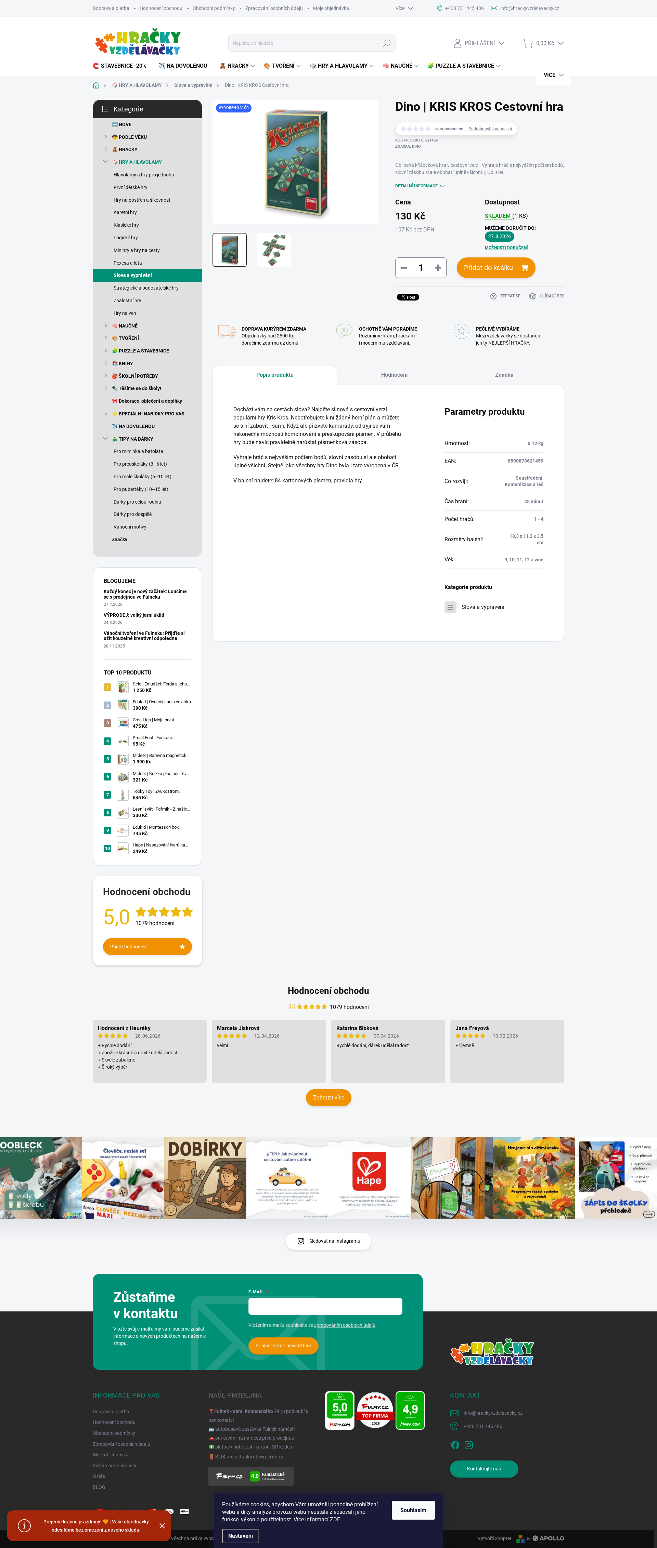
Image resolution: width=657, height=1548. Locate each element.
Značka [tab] (504, 375)
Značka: (408, 146)
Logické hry (126, 237)
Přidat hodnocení (128, 946)
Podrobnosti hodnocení (490, 128)
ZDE (335, 1519)
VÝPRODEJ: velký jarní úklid (134, 615)
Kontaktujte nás (484, 1468)
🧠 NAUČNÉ (125, 326)
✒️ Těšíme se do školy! (136, 388)
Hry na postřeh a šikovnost (142, 200)
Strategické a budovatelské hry (146, 288)
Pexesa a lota (128, 263)
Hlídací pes (552, 296)
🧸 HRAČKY (125, 149)
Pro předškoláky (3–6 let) (140, 464)
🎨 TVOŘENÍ (125, 338)
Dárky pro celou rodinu (137, 502)
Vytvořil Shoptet (495, 1538)
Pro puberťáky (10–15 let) (141, 489)
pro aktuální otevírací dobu (249, 1456)
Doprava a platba (111, 8)
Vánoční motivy (130, 527)
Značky (119, 539)
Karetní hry (125, 212)
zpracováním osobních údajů (344, 1325)
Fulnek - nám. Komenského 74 (247, 1411)
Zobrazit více (328, 1097)
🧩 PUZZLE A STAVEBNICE (140, 350)
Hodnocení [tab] (394, 375)
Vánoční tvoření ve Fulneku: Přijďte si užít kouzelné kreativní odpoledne (144, 635)
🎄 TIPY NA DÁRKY (132, 439)
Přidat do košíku (488, 268)
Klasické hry (126, 225)
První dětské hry (130, 187)
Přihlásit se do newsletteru (283, 1345)
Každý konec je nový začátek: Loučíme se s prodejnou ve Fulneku (145, 594)
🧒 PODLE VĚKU (129, 137)
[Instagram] (469, 1444)
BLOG (99, 1487)
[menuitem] (122, 66)
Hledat (387, 43)
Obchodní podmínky (214, 8)
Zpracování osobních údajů (274, 8)
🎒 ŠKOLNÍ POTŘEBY (135, 376)
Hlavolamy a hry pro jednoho (144, 174)
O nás (99, 1476)
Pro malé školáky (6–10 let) (142, 476)
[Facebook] (455, 1444)
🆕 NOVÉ (121, 124)
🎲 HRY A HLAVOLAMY (137, 162)
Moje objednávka (331, 8)
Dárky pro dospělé (133, 514)
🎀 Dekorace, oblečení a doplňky (147, 401)
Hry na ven (125, 313)
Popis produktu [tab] (275, 375)
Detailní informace (416, 186)
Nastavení (240, 1536)
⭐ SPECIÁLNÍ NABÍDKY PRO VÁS (148, 413)
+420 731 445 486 (483, 1426)
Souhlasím (413, 1510)
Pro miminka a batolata (138, 451)
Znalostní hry (127, 300)
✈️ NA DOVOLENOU (133, 426)
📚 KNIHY (122, 363)
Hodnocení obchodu (161, 8)
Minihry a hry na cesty (137, 250)
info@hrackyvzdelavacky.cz (493, 1413)
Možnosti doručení (506, 247)
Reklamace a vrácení (114, 1465)
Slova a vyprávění (133, 275)
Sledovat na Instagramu (334, 1241)
